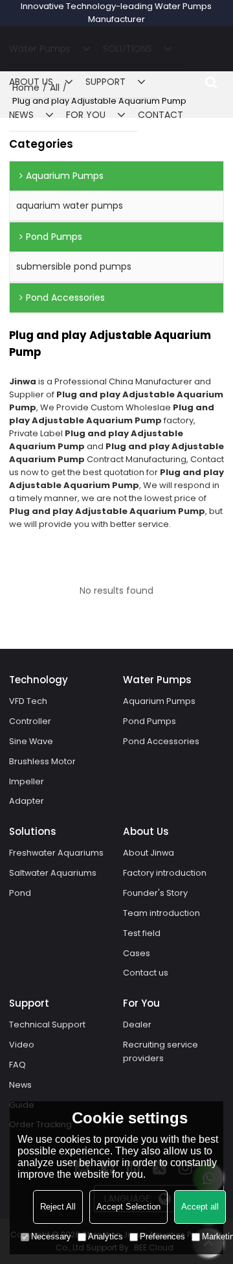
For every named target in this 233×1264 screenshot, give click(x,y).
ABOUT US (31, 81)
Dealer (137, 1024)
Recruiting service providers (160, 1051)
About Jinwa (148, 852)
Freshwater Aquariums (56, 852)
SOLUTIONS (127, 48)
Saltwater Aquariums (52, 872)
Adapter (26, 800)
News (20, 1084)
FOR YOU (85, 114)
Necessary (51, 1236)
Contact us (145, 972)
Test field (142, 933)
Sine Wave (31, 741)
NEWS (21, 114)
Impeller (26, 781)
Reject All (58, 1206)
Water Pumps (40, 48)
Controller (30, 721)
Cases (136, 953)
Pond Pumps (149, 721)
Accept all (200, 1206)
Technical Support (47, 1024)
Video (21, 1044)
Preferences (162, 1236)
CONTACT (160, 114)
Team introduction (161, 913)
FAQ (17, 1064)
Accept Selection (128, 1206)
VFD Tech (28, 701)
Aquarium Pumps (159, 701)
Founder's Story (155, 892)
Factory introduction (164, 872)
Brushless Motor (42, 761)
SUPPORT (105, 81)
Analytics (105, 1236)
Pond (20, 892)
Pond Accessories (161, 741)
